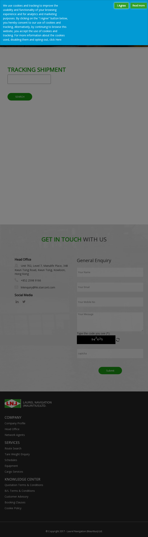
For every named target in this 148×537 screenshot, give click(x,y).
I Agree (121, 5)
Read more (139, 5)
